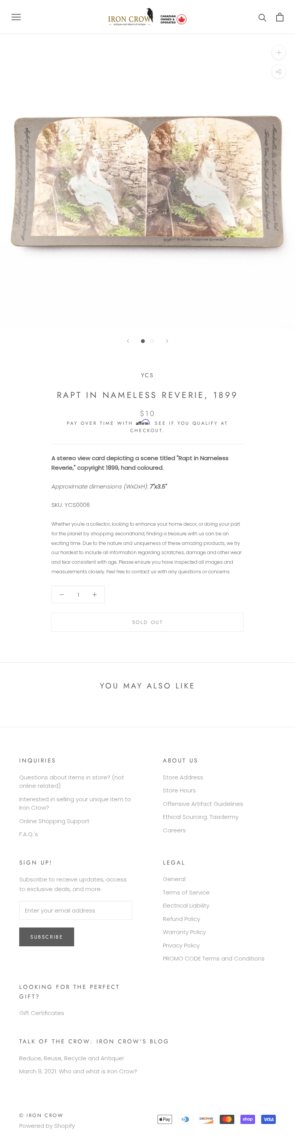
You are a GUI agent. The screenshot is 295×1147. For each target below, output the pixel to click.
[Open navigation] (16, 17)
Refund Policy (181, 919)
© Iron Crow (41, 1115)
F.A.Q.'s (28, 834)
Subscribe (46, 937)
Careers (174, 830)
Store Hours (179, 790)
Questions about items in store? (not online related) (71, 781)
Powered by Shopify (47, 1126)
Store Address (183, 777)
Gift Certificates (41, 1013)
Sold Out (147, 622)
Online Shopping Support (54, 821)
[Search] (263, 17)
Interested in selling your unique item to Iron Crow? (75, 803)
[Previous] (128, 341)
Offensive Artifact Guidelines (203, 804)
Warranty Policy (184, 932)
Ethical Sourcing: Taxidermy (201, 817)
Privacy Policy (181, 945)
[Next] (167, 341)
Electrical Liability (186, 905)
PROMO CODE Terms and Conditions (214, 958)
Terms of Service (186, 892)
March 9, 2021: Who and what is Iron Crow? (78, 1071)
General (174, 879)
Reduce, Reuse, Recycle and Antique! (71, 1058)
